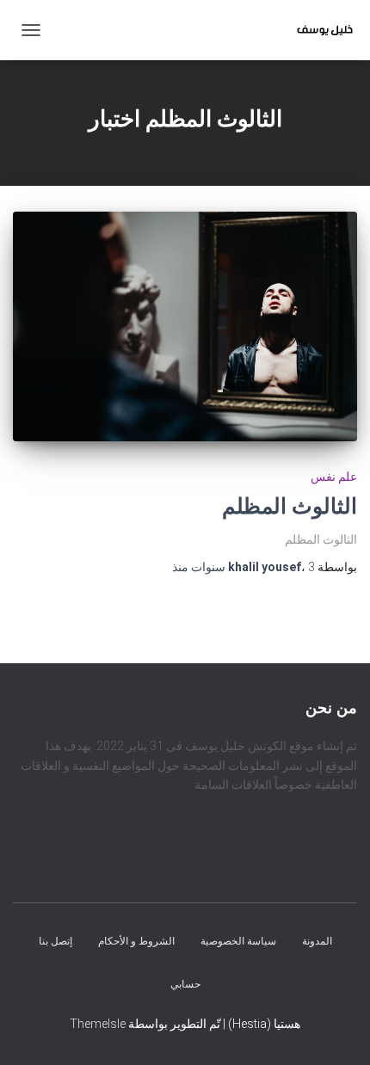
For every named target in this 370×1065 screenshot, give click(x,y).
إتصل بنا (55, 942)
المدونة (317, 942)
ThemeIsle (98, 1024)
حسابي (185, 984)
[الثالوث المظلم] (185, 326)
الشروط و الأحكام (136, 942)
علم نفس (334, 476)
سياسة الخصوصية (238, 942)
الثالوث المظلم (289, 506)
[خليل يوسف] (318, 30)
